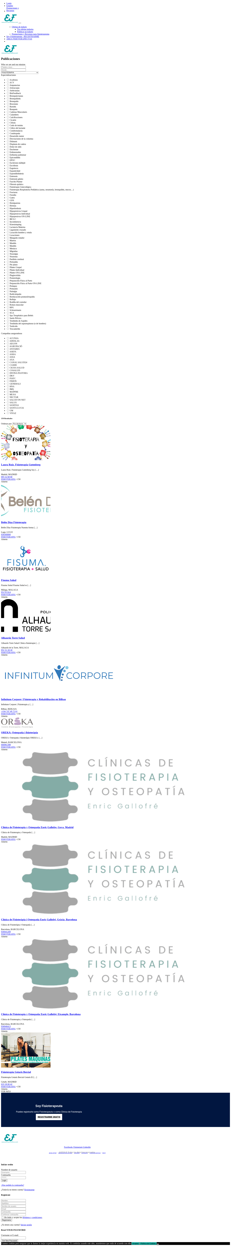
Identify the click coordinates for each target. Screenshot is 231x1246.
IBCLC (13, 219)
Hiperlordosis (15, 208)
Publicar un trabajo (25, 32)
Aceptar (135, 1244)
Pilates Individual (17, 270)
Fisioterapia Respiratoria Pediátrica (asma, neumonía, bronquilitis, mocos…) (42, 189)
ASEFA (12, 351)
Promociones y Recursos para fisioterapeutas (30, 34)
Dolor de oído (15, 147)
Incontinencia (15, 222)
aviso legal (52, 1153)
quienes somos (95, 1153)
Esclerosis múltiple (17, 163)
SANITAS (14, 405)
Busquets (13, 109)
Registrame (6, 1220)
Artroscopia (14, 88)
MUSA (13, 394)
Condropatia (15, 133)
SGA (12, 313)
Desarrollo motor (17, 136)
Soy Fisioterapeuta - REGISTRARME (22, 36)
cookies (77, 1153)
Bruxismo (14, 104)
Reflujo (13, 299)
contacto (84, 1153)
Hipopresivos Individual (20, 214)
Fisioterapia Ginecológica (20, 187)
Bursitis (13, 106)
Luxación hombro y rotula (21, 232)
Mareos (13, 240)
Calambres (14, 115)
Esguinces (14, 168)
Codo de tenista (16, 125)
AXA (11, 360)
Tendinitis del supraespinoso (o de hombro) (28, 323)
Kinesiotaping (15, 224)
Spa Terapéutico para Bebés (21, 315)
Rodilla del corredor (18, 302)
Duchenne (14, 149)
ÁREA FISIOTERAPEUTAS (19, 39)
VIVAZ (13, 413)
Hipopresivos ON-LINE (20, 216)
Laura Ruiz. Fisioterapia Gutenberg (21, 464)
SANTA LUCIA (17, 408)
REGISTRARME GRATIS (49, 1117)
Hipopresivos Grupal (18, 211)
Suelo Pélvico (15, 318)
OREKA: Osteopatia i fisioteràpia (19, 732)
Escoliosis (14, 165)
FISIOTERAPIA (8, 479)
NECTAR (14, 397)
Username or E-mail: (10, 1235)
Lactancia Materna (17, 227)
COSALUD (15, 370)
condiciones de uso (65, 1153)
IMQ (12, 389)
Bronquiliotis (15, 98)
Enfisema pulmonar (18, 155)
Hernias (13, 206)
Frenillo (13, 195)
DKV (12, 376)
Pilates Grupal (16, 267)
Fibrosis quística (16, 184)
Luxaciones (14, 235)
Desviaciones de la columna (21, 139)
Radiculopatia (15, 294)
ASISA (12, 354)
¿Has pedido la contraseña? (12, 1185)
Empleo (9, 6)
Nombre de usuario (9, 1170)
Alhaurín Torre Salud (13, 637)
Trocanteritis (15, 329)
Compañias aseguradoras (11, 333)
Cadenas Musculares (18, 112)
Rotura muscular (17, 305)
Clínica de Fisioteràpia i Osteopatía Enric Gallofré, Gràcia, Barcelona (39, 919)
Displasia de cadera (18, 144)
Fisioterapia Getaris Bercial (16, 1072)
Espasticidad (15, 171)
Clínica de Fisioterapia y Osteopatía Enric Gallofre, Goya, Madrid (37, 827)
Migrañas (14, 251)
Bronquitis (14, 101)
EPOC (12, 160)
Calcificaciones (16, 117)
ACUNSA (14, 338)
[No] (158, 1244)
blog (104, 1153)
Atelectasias (14, 90)
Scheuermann (15, 310)
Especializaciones (8, 75)
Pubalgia (13, 291)
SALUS (13, 402)
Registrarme (29, 1190)
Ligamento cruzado (18, 230)
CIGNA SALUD (17, 368)
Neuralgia (14, 254)
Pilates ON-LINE (17, 273)
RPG (12, 307)
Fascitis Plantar (16, 181)
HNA (12, 386)
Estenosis (14, 176)
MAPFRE (14, 392)
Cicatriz (13, 120)
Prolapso (13, 286)
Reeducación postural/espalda (22, 297)
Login (8, 3)
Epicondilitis (15, 157)
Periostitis (14, 262)
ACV (11, 82)
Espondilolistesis (17, 173)
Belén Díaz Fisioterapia (13, 522)
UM (11, 410)
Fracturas (13, 192)
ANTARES (14, 349)
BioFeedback (15, 93)
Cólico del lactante (17, 128)
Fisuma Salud (8, 580)
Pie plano (14, 264)
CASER (13, 365)
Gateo (12, 198)
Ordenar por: (6, 424)
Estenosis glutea (16, 179)
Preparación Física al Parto (21, 281)
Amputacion (14, 85)
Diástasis (13, 141)
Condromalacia (16, 131)
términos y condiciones (32, 1217)
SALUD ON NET (18, 400)
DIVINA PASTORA (19, 373)
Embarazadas (15, 152)
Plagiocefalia (15, 275)
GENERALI (15, 384)
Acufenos (13, 80)
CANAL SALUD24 (18, 362)
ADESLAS (14, 341)
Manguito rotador (17, 238)
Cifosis (13, 123)
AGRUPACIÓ (15, 346)
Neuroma (14, 256)
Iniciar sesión (26, 1225)
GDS (12, 200)
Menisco (13, 248)
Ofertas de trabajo (19, 27)
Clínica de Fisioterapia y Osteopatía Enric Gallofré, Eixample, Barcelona (41, 1014)
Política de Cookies (148, 1244)
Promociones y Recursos (12, 9)
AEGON (13, 343)
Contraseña (6, 1175)
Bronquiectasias (16, 96)
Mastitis (13, 243)
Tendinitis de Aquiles (18, 321)
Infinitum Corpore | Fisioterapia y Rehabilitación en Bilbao (33, 699)
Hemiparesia (15, 203)
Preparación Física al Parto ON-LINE (25, 283)
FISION (13, 381)
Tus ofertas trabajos (25, 29)
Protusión (14, 289)
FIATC (13, 378)
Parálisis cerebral (17, 259)
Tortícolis (14, 326)
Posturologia (15, 278)
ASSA (12, 357)
